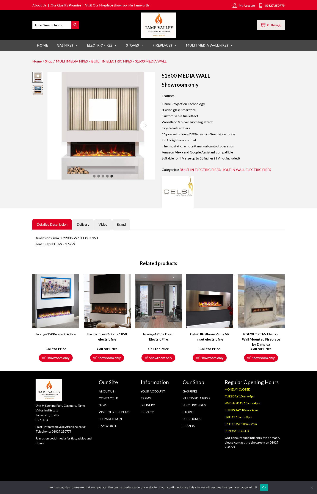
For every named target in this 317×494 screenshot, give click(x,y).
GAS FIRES (65, 45)
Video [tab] (103, 224)
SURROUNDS (192, 419)
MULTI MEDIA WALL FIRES (207, 45)
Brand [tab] (121, 224)
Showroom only (58, 358)
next (145, 125)
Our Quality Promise (66, 5)
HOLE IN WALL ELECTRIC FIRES (246, 169)
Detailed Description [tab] (52, 224)
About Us (39, 5)
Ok (264, 487)
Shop (48, 61)
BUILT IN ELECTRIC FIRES (111, 61)
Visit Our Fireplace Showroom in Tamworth (117, 5)
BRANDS (189, 426)
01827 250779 (61, 431)
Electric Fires (194, 405)
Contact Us (109, 398)
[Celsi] (178, 192)
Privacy (147, 412)
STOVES (132, 45)
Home (42, 45)
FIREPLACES (162, 45)
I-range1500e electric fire (56, 334)
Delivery (148, 405)
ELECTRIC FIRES (99, 45)
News (103, 405)
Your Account (153, 391)
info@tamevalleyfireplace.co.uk (65, 426)
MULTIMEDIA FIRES (72, 61)
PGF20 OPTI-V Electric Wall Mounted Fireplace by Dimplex (261, 339)
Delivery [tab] (83, 224)
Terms (146, 398)
